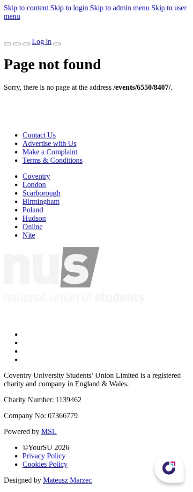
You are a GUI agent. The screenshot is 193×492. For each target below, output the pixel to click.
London (34, 184)
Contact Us (39, 135)
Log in (42, 41)
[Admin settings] (17, 44)
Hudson (34, 218)
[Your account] (57, 44)
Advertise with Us (49, 143)
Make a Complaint (49, 152)
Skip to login (70, 8)
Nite (28, 235)
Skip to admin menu (120, 8)
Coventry (36, 176)
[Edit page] (7, 44)
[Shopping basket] (26, 44)
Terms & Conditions (52, 160)
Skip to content (27, 8)
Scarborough (41, 193)
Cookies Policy (44, 464)
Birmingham (40, 201)
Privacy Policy (44, 456)
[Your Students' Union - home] (11, 33)
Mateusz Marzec (67, 480)
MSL (49, 431)
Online (32, 227)
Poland (32, 210)
